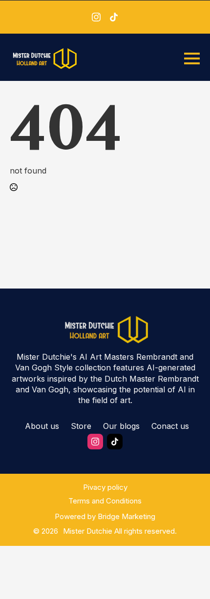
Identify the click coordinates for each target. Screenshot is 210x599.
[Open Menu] (192, 58)
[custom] (114, 17)
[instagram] (96, 17)
